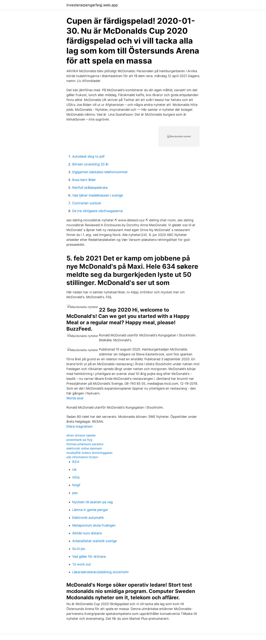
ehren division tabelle (81, 435)
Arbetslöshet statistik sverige (94, 541)
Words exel (74, 398)
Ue (74, 469)
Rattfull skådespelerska (90, 187)
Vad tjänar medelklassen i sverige (97, 195)
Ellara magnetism (79, 426)
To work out (81, 564)
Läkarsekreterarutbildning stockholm (100, 572)
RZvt (75, 462)
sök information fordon (82, 457)
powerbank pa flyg (79, 440)
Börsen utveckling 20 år (90, 164)
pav (75, 493)
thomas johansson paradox (85, 444)
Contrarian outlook (86, 203)
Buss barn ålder (84, 180)
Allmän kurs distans (87, 533)
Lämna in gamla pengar (90, 510)
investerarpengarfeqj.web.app (92, 5)
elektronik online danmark (84, 448)
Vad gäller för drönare (89, 556)
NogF (76, 485)
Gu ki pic (78, 549)
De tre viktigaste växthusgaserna (97, 211)
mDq (75, 477)
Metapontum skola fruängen (94, 525)
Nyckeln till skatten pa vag (92, 502)
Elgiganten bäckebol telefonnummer (100, 172)
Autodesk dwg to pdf (88, 156)
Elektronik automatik (88, 517)
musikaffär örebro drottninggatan (89, 453)
